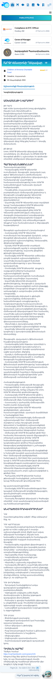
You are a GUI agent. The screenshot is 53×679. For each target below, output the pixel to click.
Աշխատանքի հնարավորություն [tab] (19, 86)
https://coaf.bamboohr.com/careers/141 (20, 654)
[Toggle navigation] (49, 5)
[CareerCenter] (5, 5)
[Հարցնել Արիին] (48, 673)
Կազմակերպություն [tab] (13, 92)
